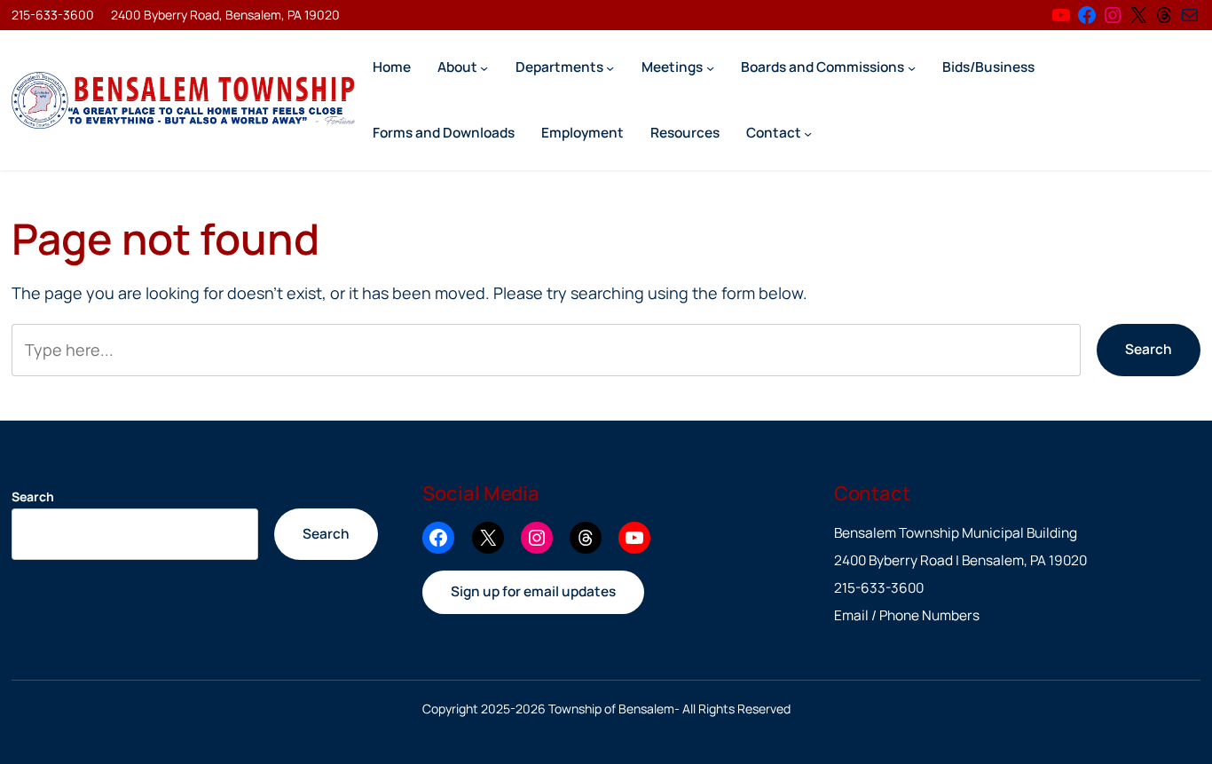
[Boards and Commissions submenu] (912, 67)
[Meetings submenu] (710, 67)
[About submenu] (484, 67)
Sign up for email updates (533, 591)
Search (1148, 349)
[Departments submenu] (610, 67)
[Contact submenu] (808, 133)
